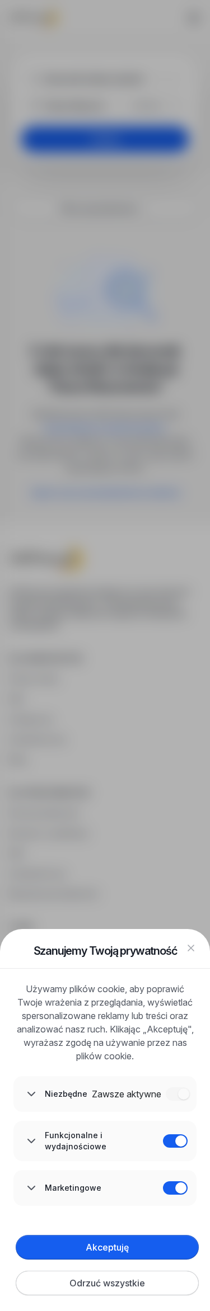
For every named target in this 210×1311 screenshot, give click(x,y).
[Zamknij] (191, 948)
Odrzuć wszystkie (107, 1283)
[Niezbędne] (178, 1094)
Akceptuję (107, 1247)
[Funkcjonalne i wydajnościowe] (175, 1141)
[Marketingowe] (175, 1188)
